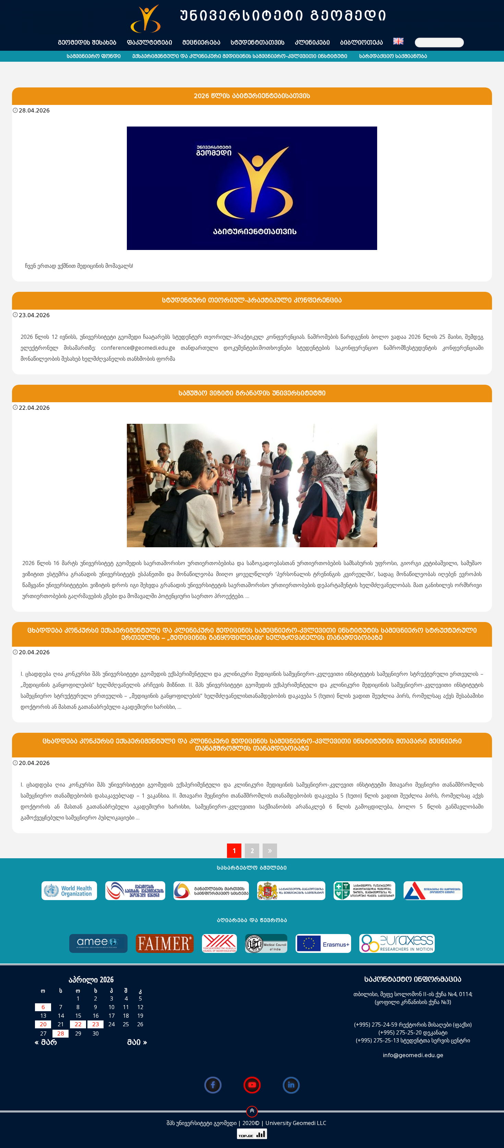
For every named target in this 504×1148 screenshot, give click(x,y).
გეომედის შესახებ (87, 42)
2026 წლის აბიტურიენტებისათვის (252, 96)
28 (60, 1033)
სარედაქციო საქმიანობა (393, 56)
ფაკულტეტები (149, 42)
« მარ (45, 1042)
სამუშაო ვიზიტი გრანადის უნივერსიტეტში (252, 393)
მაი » (137, 1042)
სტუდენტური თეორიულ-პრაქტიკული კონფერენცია (252, 300)
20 (43, 1024)
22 (78, 1024)
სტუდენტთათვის (258, 42)
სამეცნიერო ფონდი (94, 56)
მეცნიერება (201, 42)
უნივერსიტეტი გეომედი (283, 15)
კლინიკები (312, 42)
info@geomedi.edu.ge (413, 1055)
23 (95, 1024)
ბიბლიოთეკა (361, 42)
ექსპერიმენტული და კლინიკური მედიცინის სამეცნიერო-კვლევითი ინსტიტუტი (239, 56)
